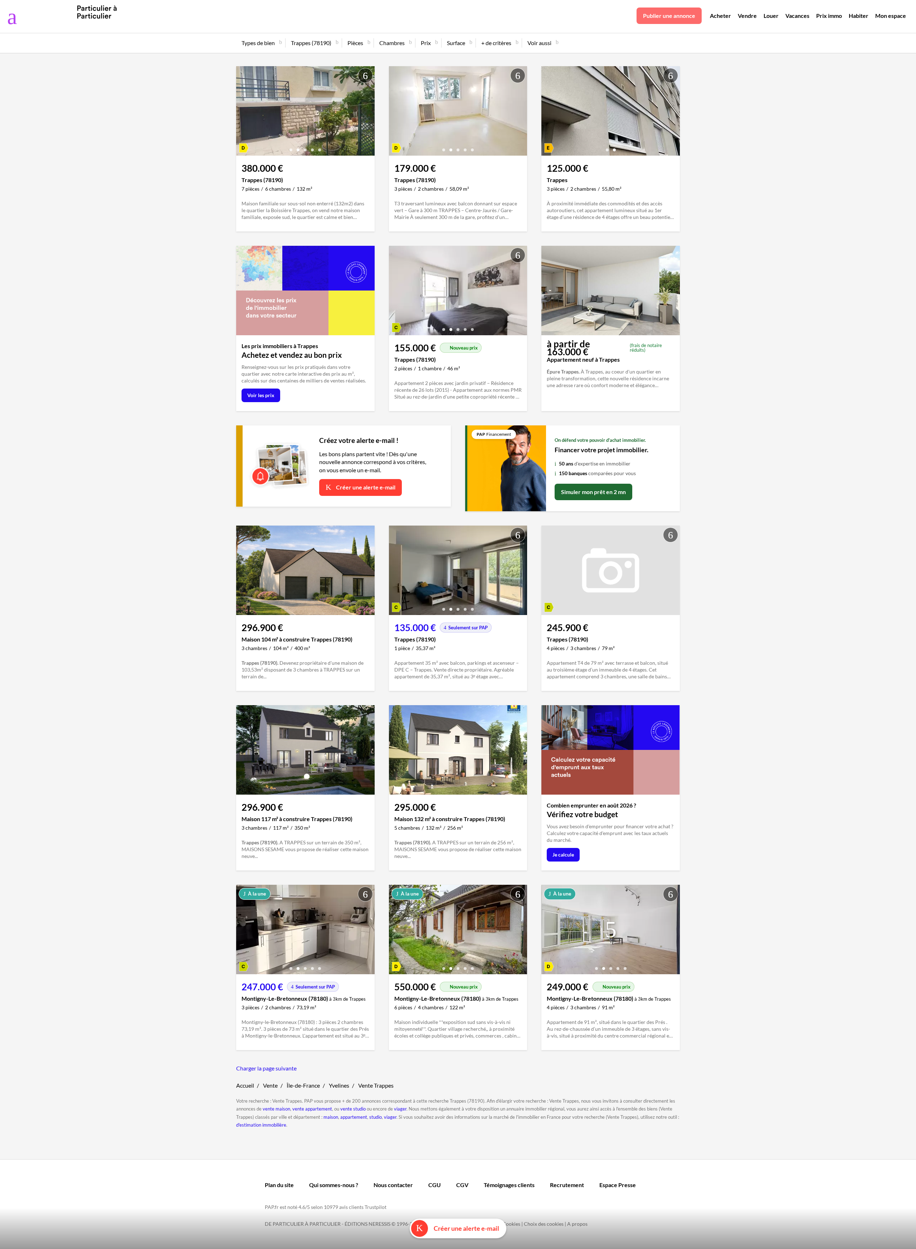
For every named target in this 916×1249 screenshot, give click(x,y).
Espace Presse (617, 1184)
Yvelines (339, 1085)
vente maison (276, 1109)
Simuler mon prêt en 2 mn (593, 491)
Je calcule (563, 855)
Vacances (797, 15)
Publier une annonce (669, 15)
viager (400, 1109)
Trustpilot (375, 1207)
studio (375, 1117)
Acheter (720, 15)
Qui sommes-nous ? (333, 1184)
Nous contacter (393, 1184)
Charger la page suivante (266, 1068)
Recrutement (567, 1184)
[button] (290, 147)
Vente (270, 1085)
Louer (771, 15)
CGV (462, 1184)
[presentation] (243, 113)
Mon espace (890, 15)
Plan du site (279, 1184)
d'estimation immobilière (261, 1125)
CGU (434, 1184)
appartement (353, 1117)
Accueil (245, 1085)
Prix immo (829, 15)
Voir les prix (260, 395)
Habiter (858, 15)
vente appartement (312, 1109)
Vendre (747, 15)
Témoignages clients (509, 1184)
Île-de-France (303, 1085)
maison (330, 1117)
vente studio (353, 1109)
